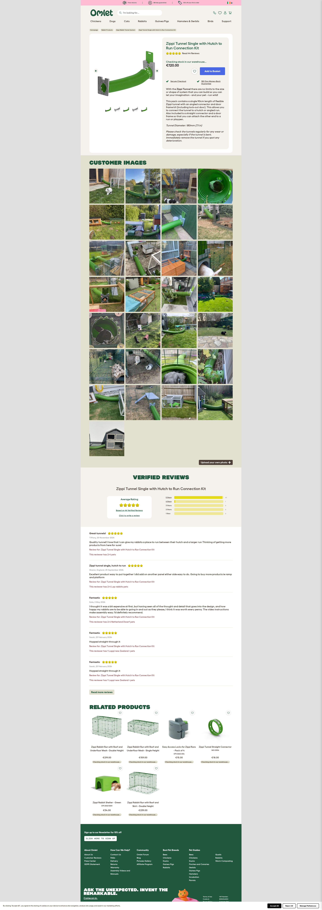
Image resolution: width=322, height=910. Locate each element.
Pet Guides (194, 850)
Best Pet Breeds (171, 850)
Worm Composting (224, 861)
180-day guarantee (159, 2)
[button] (95, 71)
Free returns (132, 2)
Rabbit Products (107, 30)
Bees (165, 854)
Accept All (274, 906)
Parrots (192, 880)
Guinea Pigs (168, 864)
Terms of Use (207, 896)
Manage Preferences (308, 906)
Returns (113, 864)
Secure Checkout (178, 81)
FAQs (112, 858)
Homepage (94, 30)
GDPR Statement (92, 864)
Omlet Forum (143, 854)
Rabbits (166, 867)
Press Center (90, 861)
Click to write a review (129, 515)
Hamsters (193, 874)
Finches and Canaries (199, 864)
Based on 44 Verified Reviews (129, 510)
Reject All (289, 906)
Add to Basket (212, 71)
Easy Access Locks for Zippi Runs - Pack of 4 (179, 750)
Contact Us (115, 854)
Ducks (166, 861)
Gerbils (192, 867)
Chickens (167, 858)
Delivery (114, 861)
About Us (88, 854)
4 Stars (168, 501)
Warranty (114, 867)
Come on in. (90, 898)
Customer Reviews (92, 858)
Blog (139, 858)
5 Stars (168, 497)
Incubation (194, 877)
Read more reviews (101, 692)
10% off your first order (191, 2)
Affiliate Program (144, 864)
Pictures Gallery (144, 861)
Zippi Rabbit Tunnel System (125, 30)
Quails (218, 854)
